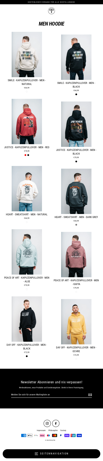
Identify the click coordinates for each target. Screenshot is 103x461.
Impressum (41, 430)
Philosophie (53, 430)
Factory (63, 430)
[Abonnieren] (90, 395)
